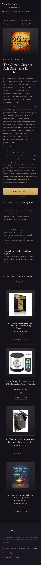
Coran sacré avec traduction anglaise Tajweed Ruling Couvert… (20, 325)
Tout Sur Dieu (12, 5)
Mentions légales (9, 553)
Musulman (14, 20)
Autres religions (24, 11)
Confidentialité (32, 548)
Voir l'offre (20, 191)
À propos (6, 548)
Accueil (5, 20)
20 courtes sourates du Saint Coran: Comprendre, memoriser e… (20, 498)
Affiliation (22, 548)
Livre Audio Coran (25, 20)
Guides (14, 11)
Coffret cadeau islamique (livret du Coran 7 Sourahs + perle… (20, 440)
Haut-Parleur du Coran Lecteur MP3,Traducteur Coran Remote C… (20, 384)
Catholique (6, 11)
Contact (14, 548)
